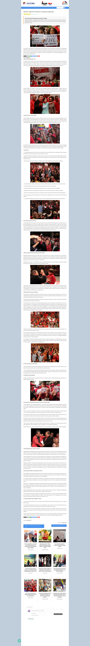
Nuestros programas (39, 7)
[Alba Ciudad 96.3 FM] (45, 3)
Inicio (23, 7)
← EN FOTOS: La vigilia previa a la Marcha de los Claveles (32, 526)
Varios (54, 7)
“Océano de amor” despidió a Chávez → (59, 525)
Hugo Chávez (29, 520)
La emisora (27, 7)
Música (33, 7)
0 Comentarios (35, 14)
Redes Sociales (47, 7)
